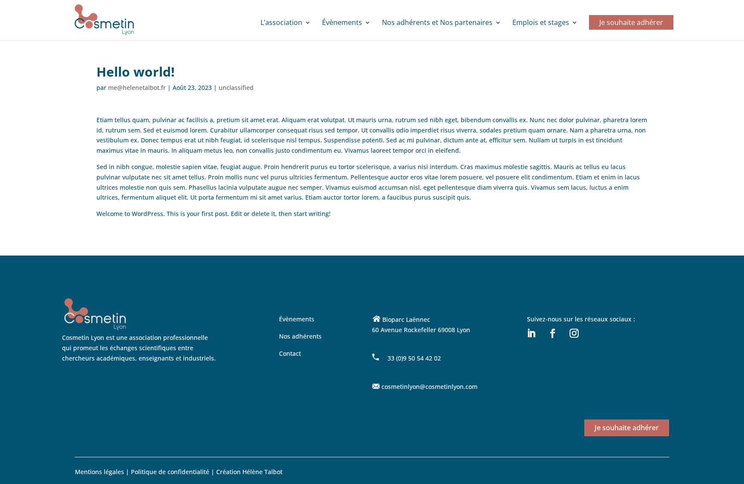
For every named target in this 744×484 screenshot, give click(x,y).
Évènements (342, 23)
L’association (281, 23)
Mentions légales (99, 472)
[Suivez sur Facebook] (552, 333)
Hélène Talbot (262, 472)
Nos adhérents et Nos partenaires (437, 23)
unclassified (236, 87)
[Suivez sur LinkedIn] (531, 333)
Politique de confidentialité (171, 472)
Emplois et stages (540, 23)
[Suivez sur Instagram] (574, 333)
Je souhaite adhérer (631, 22)
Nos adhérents (300, 336)
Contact (290, 353)
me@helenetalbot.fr (137, 87)
